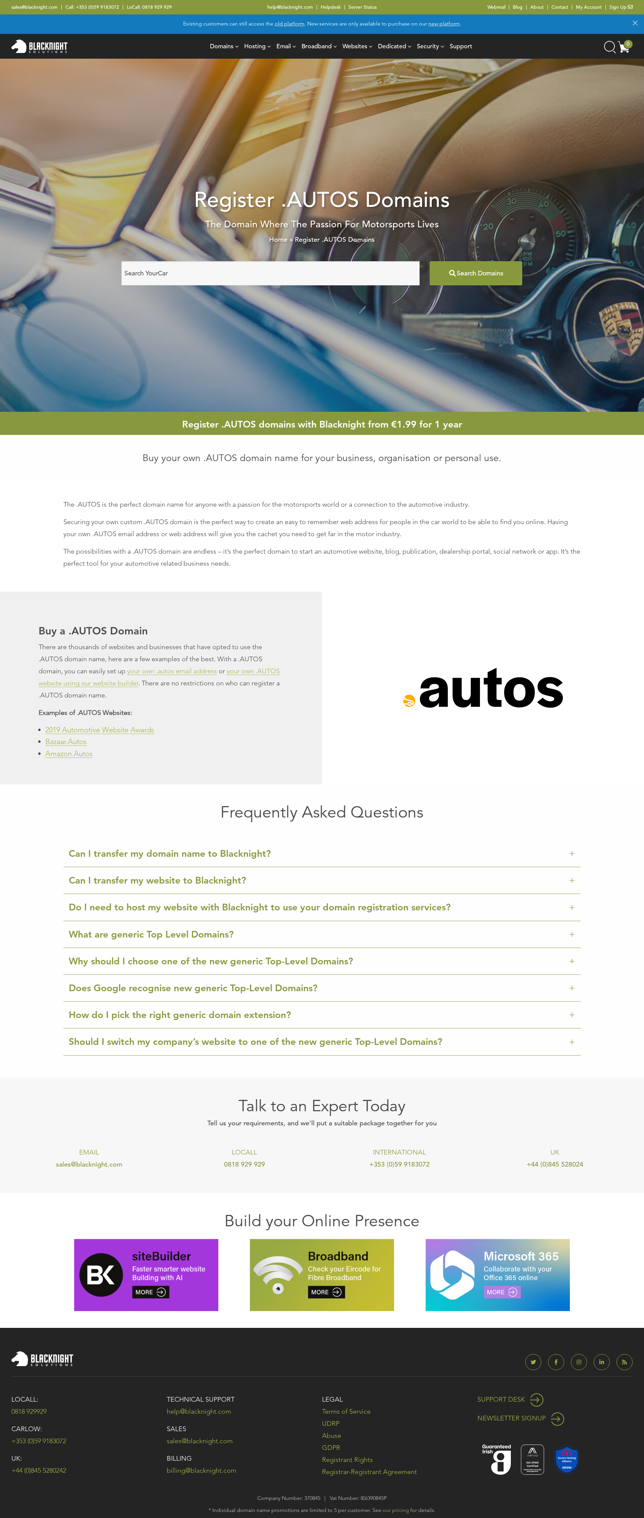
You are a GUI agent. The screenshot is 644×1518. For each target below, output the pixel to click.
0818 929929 (29, 1411)
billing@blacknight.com (201, 1470)
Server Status (362, 7)
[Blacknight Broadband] (322, 1274)
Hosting (255, 46)
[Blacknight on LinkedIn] (604, 1362)
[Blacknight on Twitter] (536, 1362)
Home (278, 239)
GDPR (331, 1448)
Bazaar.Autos (66, 741)
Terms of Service (346, 1411)
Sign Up (618, 7)
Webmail (496, 7)
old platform (290, 23)
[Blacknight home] (39, 46)
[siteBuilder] (146, 1274)
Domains (221, 46)
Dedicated (392, 46)
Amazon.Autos (69, 753)
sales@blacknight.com (34, 7)
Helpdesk (331, 7)
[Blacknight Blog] (624, 1362)
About (537, 7)
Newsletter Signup (512, 1418)
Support (461, 46)
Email (283, 46)
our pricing (396, 1510)
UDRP (330, 1423)
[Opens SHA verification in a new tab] (567, 1459)
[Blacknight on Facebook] (559, 1362)
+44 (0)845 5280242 (38, 1470)
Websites (354, 46)
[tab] (322, 853)
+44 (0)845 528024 (555, 1164)
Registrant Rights (347, 1460)
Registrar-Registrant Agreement (369, 1472)
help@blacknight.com (290, 7)
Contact (559, 7)
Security (428, 46)
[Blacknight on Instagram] (581, 1362)
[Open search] (609, 46)
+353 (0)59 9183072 (97, 7)
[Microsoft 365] (498, 1274)
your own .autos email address (172, 671)
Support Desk (502, 1399)
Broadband (317, 46)
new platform (444, 23)
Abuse (331, 1435)
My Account (589, 7)
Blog (518, 7)
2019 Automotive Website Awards (99, 729)
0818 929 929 (157, 7)
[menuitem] (222, 46)
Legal (332, 1399)
